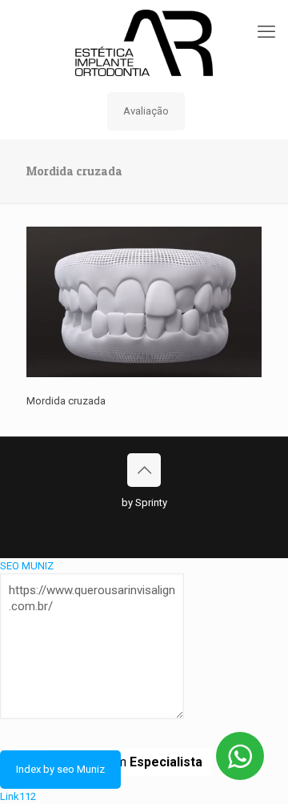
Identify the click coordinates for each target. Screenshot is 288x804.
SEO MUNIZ (27, 566)
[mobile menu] (266, 32)
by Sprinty (144, 502)
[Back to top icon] (144, 470)
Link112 (18, 796)
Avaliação (146, 111)
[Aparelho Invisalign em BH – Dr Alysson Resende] (144, 42)
